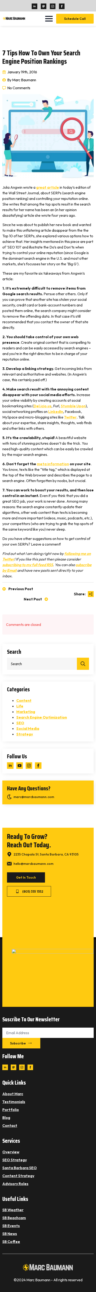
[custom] (43, 6)
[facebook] (62, 6)
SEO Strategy (14, 1159)
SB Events (11, 1225)
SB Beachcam (14, 1217)
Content (23, 700)
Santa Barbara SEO (19, 1167)
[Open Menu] (49, 18)
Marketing (25, 711)
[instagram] (52, 6)
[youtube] (19, 765)
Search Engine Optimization (41, 717)
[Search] (83, 664)
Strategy (24, 734)
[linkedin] (34, 6)
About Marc (12, 1093)
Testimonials (13, 1101)
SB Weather (13, 1209)
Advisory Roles (15, 1183)
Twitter (70, 417)
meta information (53, 463)
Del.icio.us (42, 406)
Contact (9, 1125)
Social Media (27, 728)
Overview (10, 1152)
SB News (9, 1233)
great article (47, 187)
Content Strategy (18, 1175)
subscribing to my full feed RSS (27, 564)
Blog (6, 1117)
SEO (20, 723)
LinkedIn (55, 411)
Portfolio (10, 1109)
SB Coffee (11, 1241)
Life (19, 706)
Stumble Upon (73, 406)
